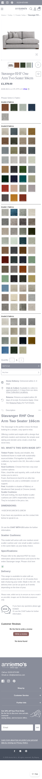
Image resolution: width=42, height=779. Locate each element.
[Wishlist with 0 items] (38, 74)
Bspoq (36, 757)
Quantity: (5, 360)
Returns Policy (16, 403)
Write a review (21, 634)
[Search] (31, 8)
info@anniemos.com (17, 675)
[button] (22, 2)
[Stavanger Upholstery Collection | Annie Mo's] (3, 566)
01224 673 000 (13, 672)
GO (37, 728)
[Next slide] (38, 65)
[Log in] (34, 8)
